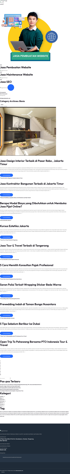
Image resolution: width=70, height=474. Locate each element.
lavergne (23, 414)
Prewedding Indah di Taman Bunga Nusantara (28, 304)
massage (32, 414)
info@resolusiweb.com (5, 98)
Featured (2, 399)
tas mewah (45, 414)
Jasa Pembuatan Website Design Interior (28, 411)
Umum (1, 405)
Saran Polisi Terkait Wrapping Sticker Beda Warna (30, 284)
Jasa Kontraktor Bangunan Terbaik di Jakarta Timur (32, 183)
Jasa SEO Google (19, 414)
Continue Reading (6, 175)
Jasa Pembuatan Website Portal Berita (14, 413)
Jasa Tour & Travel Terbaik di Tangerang (24, 245)
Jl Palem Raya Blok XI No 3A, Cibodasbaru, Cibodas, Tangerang (17, 439)
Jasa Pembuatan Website (15, 67)
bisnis (1, 411)
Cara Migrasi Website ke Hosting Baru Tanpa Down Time (11, 390)
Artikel (1, 396)
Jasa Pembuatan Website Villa (10, 414)
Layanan (2, 4)
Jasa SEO (6, 81)
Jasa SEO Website (3, 448)
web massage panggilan (60, 414)
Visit (1, 64)
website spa (2, 416)
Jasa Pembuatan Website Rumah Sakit (40, 413)
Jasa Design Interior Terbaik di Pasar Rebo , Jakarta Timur (31, 162)
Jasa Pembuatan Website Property (27, 413)
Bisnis (1, 398)
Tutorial (1, 404)
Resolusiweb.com (19, 470)
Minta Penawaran (3, 93)
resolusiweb (36, 414)
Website (3, 472)
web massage (53, 414)
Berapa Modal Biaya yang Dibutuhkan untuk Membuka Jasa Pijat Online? (33, 204)
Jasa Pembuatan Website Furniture (42, 411)
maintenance (27, 414)
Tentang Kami (3, 92)
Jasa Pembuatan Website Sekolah (54, 413)
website (66, 414)
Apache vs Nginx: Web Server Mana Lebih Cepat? (10, 386)
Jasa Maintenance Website (16, 74)
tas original (49, 414)
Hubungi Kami (2, 453)
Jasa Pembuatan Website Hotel (53, 411)
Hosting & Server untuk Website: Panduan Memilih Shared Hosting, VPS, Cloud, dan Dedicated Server (21, 384)
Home (2, 104)
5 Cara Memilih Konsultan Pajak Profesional (26, 265)
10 (0, 374)
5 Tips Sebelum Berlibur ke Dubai (20, 323)
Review (1, 402)
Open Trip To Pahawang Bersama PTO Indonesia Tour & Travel (33, 343)
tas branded (40, 414)
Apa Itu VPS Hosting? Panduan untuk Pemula (9, 389)
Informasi (2, 401)
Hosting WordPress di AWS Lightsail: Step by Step (10, 387)
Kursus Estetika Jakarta (14, 226)
